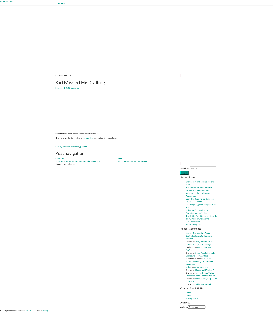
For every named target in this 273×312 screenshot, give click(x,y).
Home (188, 292)
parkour (83, 146)
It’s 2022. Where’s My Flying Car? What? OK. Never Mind (200, 261)
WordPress (30, 310)
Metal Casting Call (193, 224)
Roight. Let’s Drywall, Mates (197, 210)
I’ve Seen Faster (193, 221)
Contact (189, 295)
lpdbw (188, 267)
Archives (184, 307)
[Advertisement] (199, 119)
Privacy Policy (192, 298)
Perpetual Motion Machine (197, 213)
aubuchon (75, 88)
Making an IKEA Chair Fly (205, 270)
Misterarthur (88, 138)
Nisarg (45, 310)
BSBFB (61, 3)
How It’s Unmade (201, 267)
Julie (188, 233)
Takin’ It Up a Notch (203, 284)
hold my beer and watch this (67, 146)
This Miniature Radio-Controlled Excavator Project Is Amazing (199, 236)
